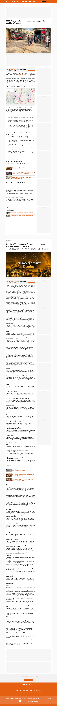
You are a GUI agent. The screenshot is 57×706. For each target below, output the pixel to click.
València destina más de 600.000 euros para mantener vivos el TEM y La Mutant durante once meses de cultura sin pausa (23, 173)
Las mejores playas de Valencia (33, 692)
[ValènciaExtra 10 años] (28, 1)
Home (7, 4)
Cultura (34, 690)
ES (17, 1)
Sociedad (31, 690)
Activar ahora (31, 70)
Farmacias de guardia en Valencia (23, 692)
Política (24, 690)
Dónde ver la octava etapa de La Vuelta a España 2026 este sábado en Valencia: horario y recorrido (23, 178)
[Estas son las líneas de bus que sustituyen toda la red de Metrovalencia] (8, 213)
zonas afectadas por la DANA (22, 74)
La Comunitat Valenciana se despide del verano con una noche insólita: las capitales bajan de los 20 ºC (22, 470)
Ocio (8, 240)
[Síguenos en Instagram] (13, 1)
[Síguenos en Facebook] (11, 1)
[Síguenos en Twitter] (12, 1)
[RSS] (14, 1)
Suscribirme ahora (28, 679)
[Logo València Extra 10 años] (28, 685)
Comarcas (21, 690)
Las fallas (16, 692)
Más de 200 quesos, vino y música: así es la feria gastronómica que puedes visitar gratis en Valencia (23, 475)
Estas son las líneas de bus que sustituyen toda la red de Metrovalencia (21, 212)
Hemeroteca (40, 692)
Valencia (7, 18)
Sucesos (37, 690)
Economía (27, 690)
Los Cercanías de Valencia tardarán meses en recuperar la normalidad (21, 215)
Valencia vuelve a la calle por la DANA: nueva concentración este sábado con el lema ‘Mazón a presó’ (22, 168)
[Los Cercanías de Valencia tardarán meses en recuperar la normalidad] (8, 216)
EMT (7, 207)
